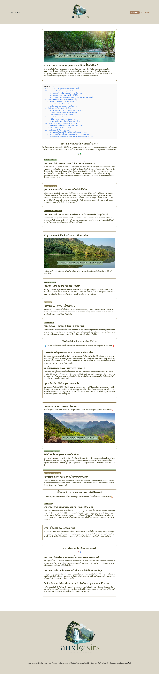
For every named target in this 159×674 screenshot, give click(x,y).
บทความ (17, 12)
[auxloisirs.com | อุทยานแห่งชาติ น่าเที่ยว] (79, 12)
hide (53, 86)
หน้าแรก (11, 12)
